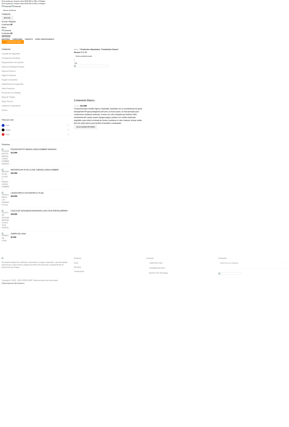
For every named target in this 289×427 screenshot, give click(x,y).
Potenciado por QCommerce (13, 283)
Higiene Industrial (9, 75)
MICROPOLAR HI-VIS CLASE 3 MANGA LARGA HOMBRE (35, 170)
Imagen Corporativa (9, 80)
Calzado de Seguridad (11, 54)
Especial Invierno (9, 71)
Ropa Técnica (7, 101)
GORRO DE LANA (18, 234)
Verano (4, 110)
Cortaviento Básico (84, 100)
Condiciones (79, 271)
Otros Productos (8, 88)
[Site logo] (6, 6)
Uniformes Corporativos (11, 106)
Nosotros (77, 267)
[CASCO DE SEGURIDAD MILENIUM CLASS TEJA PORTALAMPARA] (5, 219)
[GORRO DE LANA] (5, 237)
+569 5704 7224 (155, 263)
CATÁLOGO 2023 (14, 42)
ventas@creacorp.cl (157, 268)
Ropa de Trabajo (8, 97)
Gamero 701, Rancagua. (158, 273)
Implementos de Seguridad (12, 84)
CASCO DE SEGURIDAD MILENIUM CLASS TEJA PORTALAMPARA (39, 211)
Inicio (76, 49)
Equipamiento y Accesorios (12, 62)
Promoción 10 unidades (11, 93)
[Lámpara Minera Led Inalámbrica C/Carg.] (5, 199)
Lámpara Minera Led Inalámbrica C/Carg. (27, 193)
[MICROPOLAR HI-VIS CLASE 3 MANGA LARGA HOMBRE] (5, 178)
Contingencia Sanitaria (11, 58)
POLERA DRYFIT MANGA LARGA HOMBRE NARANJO (33, 149)
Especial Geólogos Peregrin (13, 67)
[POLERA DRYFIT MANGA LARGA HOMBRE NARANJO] (5, 156)
